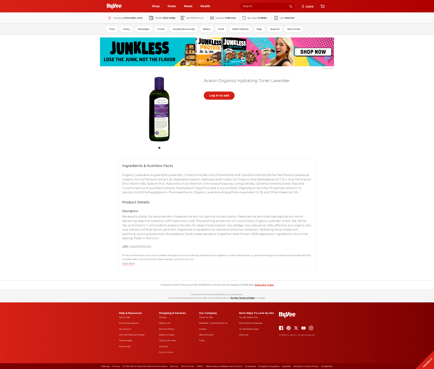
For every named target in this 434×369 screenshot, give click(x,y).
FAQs (201, 340)
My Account (125, 329)
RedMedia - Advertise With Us (213, 323)
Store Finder (125, 346)
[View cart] (322, 6)
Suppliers (286, 366)
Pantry (126, 29)
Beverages (143, 29)
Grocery (163, 317)
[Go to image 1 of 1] (159, 148)
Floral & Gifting (166, 329)
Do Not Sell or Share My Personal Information (145, 366)
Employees (250, 366)
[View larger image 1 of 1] (159, 109)
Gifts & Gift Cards (167, 340)
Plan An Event (166, 352)
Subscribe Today (264, 285)
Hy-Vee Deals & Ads (248, 317)
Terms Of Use (187, 366)
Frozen (161, 29)
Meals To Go (165, 323)
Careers (202, 329)
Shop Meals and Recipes (250, 323)
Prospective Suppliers (268, 366)
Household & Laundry (184, 29)
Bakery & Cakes (166, 334)
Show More (128, 263)
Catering (163, 346)
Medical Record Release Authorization (224, 366)
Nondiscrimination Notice (306, 366)
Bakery (206, 29)
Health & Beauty (240, 29)
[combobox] (267, 6)
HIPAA (199, 366)
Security (174, 366)
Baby (259, 29)
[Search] (291, 6)
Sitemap (105, 366)
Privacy (116, 366)
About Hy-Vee (206, 317)
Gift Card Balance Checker (132, 334)
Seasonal (274, 29)
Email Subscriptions (129, 323)
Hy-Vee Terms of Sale (242, 298)
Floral (221, 29)
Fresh (112, 29)
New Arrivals (293, 29)
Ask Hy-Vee (124, 317)
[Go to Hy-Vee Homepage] (114, 6)
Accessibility (327, 366)
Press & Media (125, 340)
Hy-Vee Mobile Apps (248, 329)
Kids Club (243, 334)
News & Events (206, 334)
